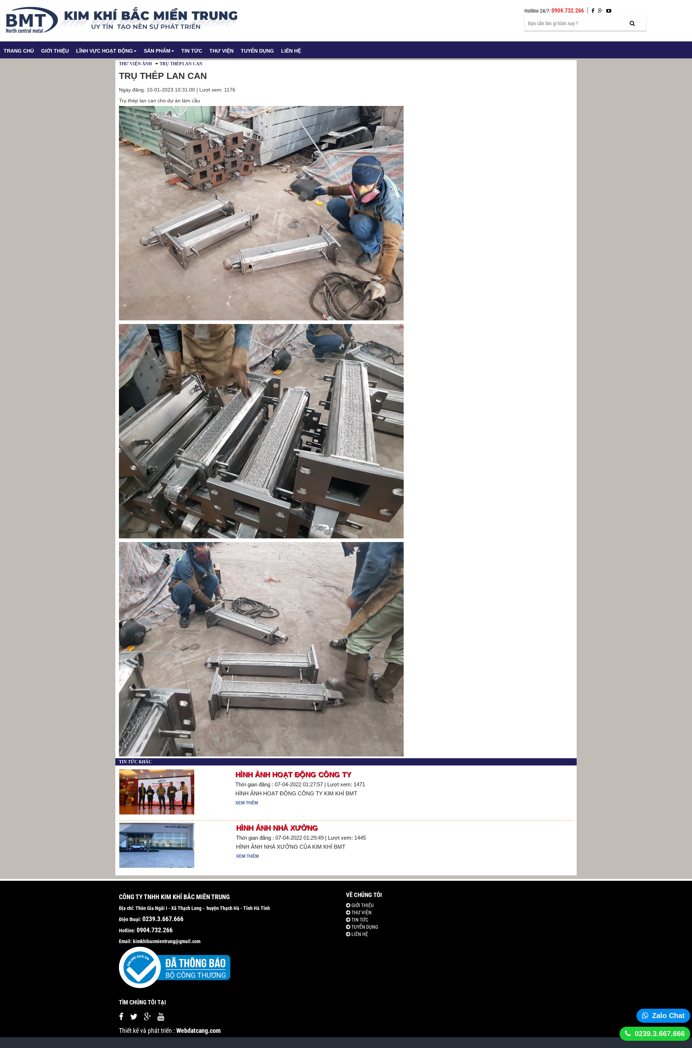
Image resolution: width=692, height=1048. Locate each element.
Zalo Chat (668, 1016)
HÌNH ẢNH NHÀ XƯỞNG (277, 828)
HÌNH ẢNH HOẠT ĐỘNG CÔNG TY (293, 774)
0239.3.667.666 (660, 1034)
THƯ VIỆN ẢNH (135, 63)
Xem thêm (246, 802)
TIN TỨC (191, 51)
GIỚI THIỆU (55, 51)
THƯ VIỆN (221, 51)
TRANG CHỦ (19, 51)
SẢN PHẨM (157, 51)
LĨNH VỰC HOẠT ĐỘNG (104, 51)
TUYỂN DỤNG (257, 51)
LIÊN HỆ (291, 51)
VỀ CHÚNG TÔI (364, 894)
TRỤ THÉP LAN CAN (181, 63)
